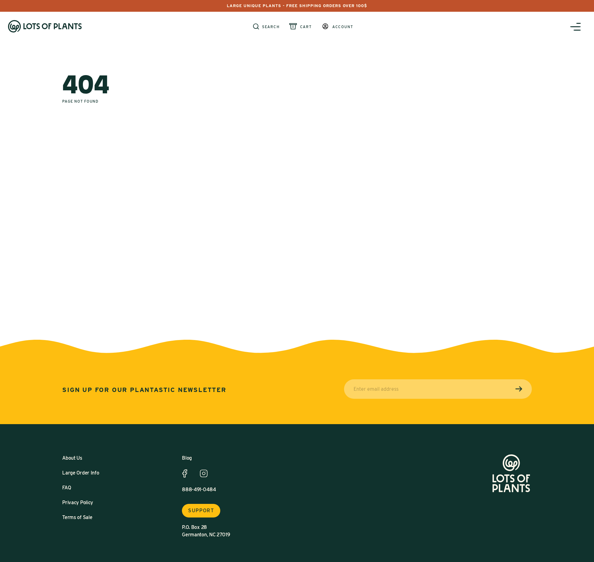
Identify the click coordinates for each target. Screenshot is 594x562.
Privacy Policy (77, 502)
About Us (72, 458)
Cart (306, 27)
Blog (187, 458)
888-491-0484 (199, 489)
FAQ (66, 488)
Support (201, 510)
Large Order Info (80, 473)
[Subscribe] (518, 389)
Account (342, 27)
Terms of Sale (77, 517)
